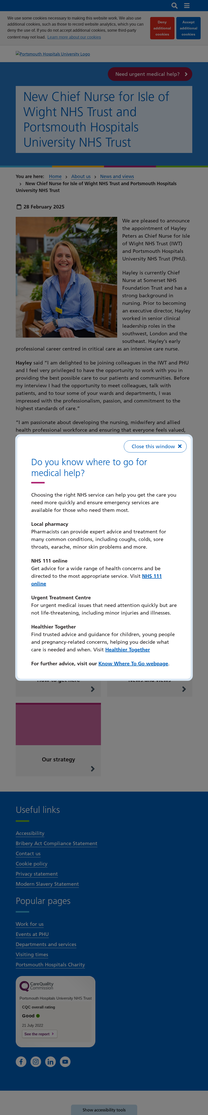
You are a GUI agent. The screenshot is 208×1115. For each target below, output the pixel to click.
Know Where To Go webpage (133, 663)
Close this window (153, 446)
